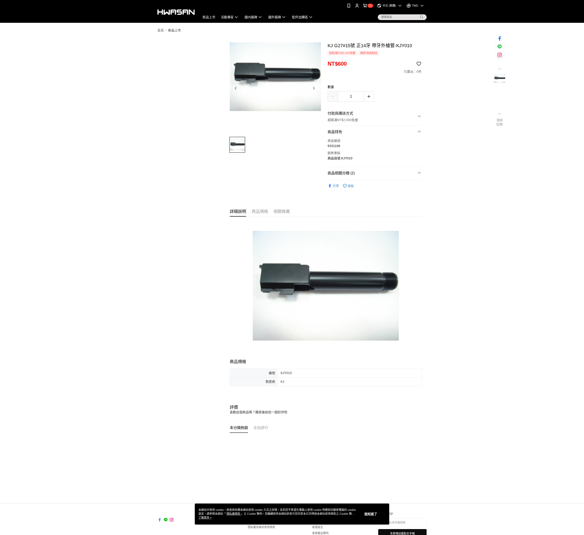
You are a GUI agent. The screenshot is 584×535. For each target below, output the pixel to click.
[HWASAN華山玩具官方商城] (176, 12)
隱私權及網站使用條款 (261, 527)
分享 (336, 186)
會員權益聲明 (320, 533)
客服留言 (317, 527)
